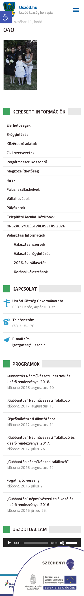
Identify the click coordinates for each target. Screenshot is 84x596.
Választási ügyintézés (32, 253)
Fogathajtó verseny (23, 480)
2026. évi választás (30, 263)
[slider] (72, 542)
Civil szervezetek (20, 153)
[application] (42, 542)
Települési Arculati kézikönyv (30, 217)
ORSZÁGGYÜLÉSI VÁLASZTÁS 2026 (36, 226)
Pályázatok (16, 208)
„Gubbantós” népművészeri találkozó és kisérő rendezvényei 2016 (40, 502)
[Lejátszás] (9, 543)
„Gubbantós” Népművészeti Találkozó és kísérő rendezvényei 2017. (41, 440)
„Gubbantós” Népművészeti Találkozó (38, 400)
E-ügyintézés (17, 134)
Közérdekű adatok (22, 144)
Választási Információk (26, 235)
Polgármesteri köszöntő (27, 162)
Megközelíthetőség (23, 171)
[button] (6, 17)
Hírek (11, 180)
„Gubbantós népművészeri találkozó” (38, 462)
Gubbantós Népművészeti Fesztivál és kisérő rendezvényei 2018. (39, 379)
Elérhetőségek (18, 125)
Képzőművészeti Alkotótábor (31, 419)
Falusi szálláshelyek (23, 189)
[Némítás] (62, 543)
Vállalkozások (18, 198)
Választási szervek (29, 244)
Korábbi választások (31, 272)
